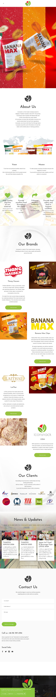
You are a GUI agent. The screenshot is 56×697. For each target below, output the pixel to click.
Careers (38, 696)
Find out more (13, 307)
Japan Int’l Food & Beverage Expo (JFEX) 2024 (46, 544)
